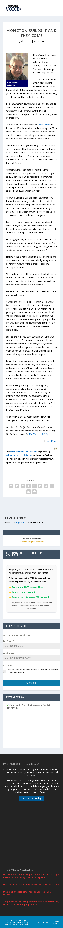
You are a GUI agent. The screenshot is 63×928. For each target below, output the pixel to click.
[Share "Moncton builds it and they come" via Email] (29, 492)
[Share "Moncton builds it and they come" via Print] (34, 492)
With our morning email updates (18, 635)
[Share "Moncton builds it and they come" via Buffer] (46, 486)
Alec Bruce (26, 41)
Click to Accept (42, 922)
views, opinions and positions (24, 451)
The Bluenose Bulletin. (39, 434)
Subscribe (31, 683)
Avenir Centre (43, 124)
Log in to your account (23, 592)
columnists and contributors (19, 455)
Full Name (8, 641)
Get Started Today (31, 798)
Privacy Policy (56, 922)
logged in (20, 522)
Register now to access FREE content (30, 597)
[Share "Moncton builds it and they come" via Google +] (23, 486)
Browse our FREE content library (28, 587)
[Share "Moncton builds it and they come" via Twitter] (17, 486)
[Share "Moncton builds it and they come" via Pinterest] (34, 486)
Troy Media (51, 441)
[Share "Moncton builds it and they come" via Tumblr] (29, 486)
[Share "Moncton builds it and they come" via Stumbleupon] (52, 486)
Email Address (10, 653)
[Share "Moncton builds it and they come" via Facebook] (11, 486)
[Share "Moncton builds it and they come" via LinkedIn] (40, 486)
